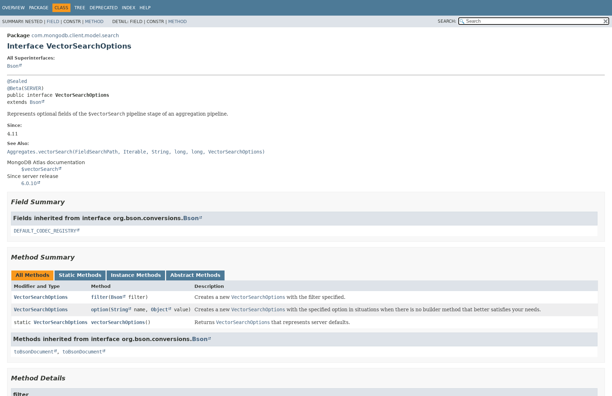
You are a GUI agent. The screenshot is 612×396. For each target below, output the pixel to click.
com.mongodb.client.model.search (75, 35)
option (99, 309)
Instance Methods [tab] (136, 275)
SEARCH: (447, 21)
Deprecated (104, 7)
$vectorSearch (39, 169)
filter (99, 297)
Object (159, 309)
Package (39, 7)
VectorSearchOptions (41, 297)
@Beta (14, 88)
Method (94, 21)
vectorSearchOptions (118, 322)
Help (145, 7)
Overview (13, 7)
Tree (79, 7)
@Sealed (17, 81)
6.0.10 (29, 183)
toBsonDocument (33, 352)
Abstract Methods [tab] (195, 275)
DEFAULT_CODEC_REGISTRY (45, 231)
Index (128, 7)
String (119, 309)
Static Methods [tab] (80, 275)
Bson (12, 66)
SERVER (32, 88)
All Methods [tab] (32, 275)
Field (53, 21)
